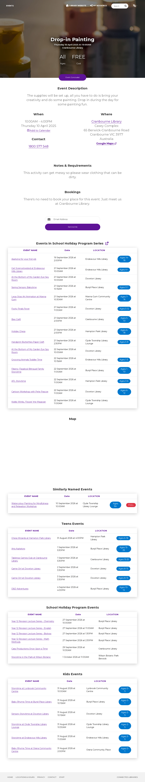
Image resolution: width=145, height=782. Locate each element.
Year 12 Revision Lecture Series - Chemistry (32, 621)
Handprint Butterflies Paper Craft (27, 342)
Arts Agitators (18, 548)
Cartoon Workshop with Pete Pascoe (29, 391)
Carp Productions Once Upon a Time (29, 648)
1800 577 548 (38, 146)
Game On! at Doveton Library (25, 568)
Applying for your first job (23, 259)
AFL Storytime (18, 381)
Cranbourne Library (106, 121)
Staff (61, 777)
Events (10, 6)
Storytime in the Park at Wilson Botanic (31, 657)
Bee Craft (16, 319)
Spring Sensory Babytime (24, 287)
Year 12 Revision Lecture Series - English (31, 628)
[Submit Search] (125, 6)
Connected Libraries (127, 777)
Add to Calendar (40, 130)
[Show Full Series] (107, 243)
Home (10, 777)
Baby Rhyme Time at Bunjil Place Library (31, 702)
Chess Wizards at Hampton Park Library (31, 538)
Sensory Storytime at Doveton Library (30, 714)
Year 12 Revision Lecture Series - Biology (31, 633)
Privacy (41, 777)
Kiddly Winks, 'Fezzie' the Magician (28, 402)
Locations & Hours (25, 777)
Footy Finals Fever (20, 308)
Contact (52, 777)
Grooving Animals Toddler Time (26, 359)
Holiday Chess (18, 331)
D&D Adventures (19, 588)
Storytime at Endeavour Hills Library (29, 737)
